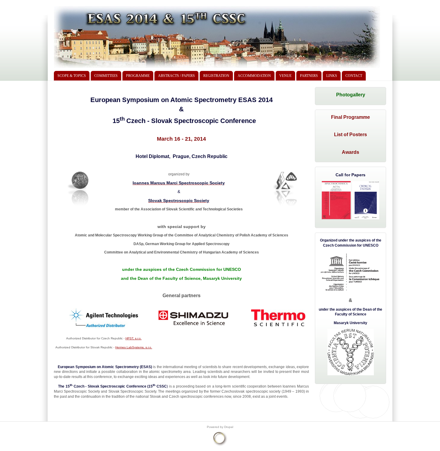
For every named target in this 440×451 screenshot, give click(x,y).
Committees (106, 76)
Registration (216, 76)
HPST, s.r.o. (133, 338)
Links (331, 76)
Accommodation (254, 76)
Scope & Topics (71, 76)
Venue (285, 76)
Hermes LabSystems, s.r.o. (133, 347)
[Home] (217, 68)
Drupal (228, 427)
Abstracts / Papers (176, 76)
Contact (353, 76)
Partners (309, 76)
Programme (138, 76)
